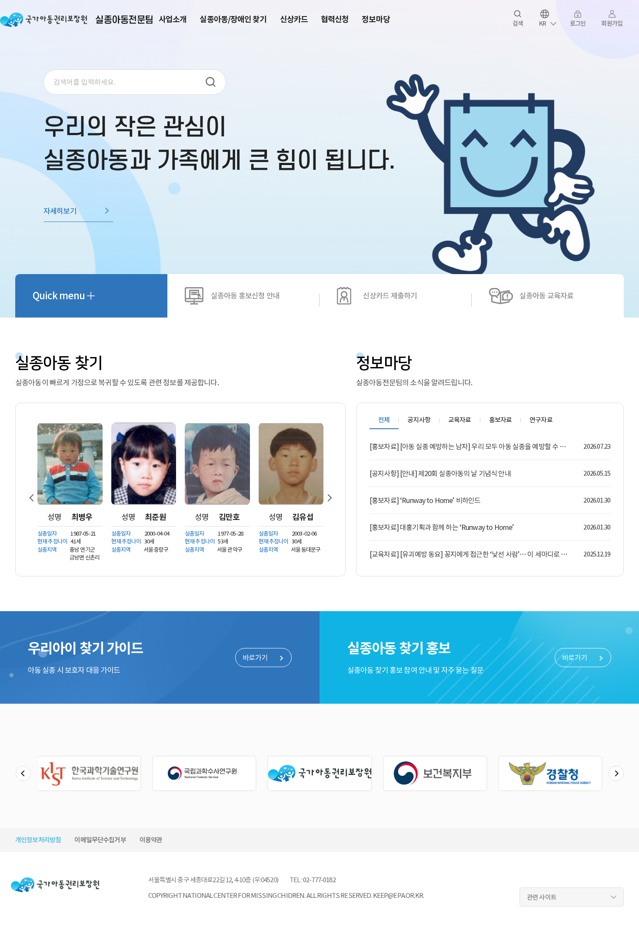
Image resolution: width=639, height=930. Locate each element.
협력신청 (335, 19)
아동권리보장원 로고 (43, 19)
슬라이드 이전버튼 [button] (23, 773)
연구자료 (540, 420)
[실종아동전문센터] (126, 19)
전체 (383, 420)
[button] (35, 497)
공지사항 (418, 420)
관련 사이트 (541, 897)
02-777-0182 (319, 880)
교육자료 (459, 420)
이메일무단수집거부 (100, 840)
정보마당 (375, 19)
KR (542, 23)
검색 (518, 23)
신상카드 (294, 19)
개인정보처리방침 (38, 840)
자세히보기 (60, 211)
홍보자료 (500, 420)
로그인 (578, 23)
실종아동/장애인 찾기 (233, 19)
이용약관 (151, 840)
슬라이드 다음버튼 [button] (616, 773)
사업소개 (172, 19)
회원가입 (611, 23)
